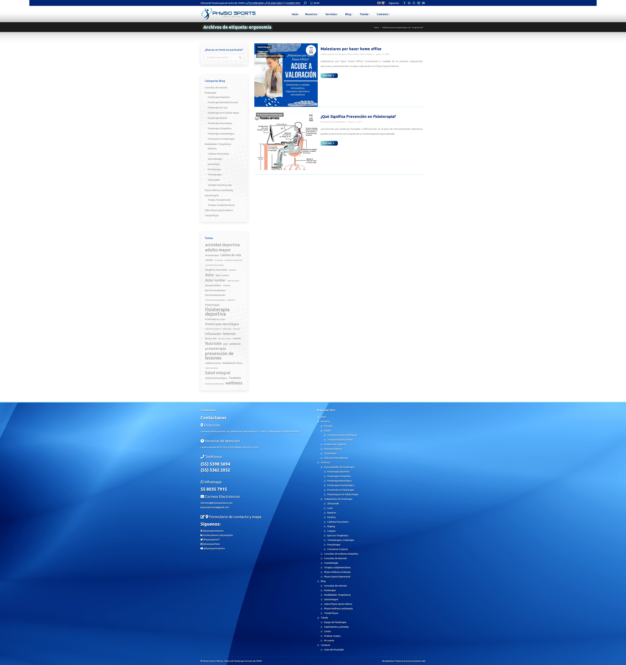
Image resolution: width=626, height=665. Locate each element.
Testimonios (330, 453)
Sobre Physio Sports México (270, 56)
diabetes (232, 270)
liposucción (211, 338)
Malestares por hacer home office (350, 49)
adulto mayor (218, 250)
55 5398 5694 (256, 3)
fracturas (236, 329)
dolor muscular (233, 281)
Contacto (325, 645)
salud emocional (211, 368)
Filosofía (328, 426)
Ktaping (331, 526)
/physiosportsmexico (213, 531)
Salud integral (217, 373)
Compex (331, 531)
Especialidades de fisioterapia (339, 467)
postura (234, 343)
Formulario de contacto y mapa (235, 517)
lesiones (229, 334)
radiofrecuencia (213, 363)
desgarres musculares (216, 270)
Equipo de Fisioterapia (335, 622)
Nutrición (213, 343)
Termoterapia (214, 174)
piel (225, 343)
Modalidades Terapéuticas (218, 144)
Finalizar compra (332, 636)
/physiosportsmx (211, 544)
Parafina (331, 517)
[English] (379, 2)
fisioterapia (212, 304)
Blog (323, 581)
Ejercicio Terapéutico (338, 535)
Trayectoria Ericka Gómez (340, 439)
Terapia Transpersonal (219, 200)
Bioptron (212, 148)
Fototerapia (226, 329)
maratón (237, 338)
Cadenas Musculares (218, 153)
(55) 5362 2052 (215, 470)
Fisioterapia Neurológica (220, 123)
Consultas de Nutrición (335, 558)
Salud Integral (263, 47)
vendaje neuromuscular (214, 384)
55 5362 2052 (274, 3)
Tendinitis (235, 377)
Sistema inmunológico (216, 378)
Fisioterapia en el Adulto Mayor (223, 113)
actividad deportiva (222, 245)
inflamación (213, 334)
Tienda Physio (212, 215)
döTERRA (226, 286)
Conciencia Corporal (337, 549)
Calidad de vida (230, 255)
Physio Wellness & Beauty (337, 572)
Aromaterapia (212, 255)
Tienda (324, 617)
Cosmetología (331, 563)
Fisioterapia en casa (218, 107)
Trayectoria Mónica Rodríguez (342, 435)
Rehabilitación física (232, 363)
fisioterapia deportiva (217, 311)
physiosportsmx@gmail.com (215, 507)
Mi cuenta (329, 640)
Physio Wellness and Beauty (219, 190)
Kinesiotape (214, 164)
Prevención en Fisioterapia (269, 115)
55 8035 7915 (293, 3)
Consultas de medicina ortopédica (341, 554)
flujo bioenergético (213, 329)
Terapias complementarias (337, 567)
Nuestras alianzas (333, 449)
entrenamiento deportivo (215, 300)
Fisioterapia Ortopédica (219, 128)
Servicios (325, 462)
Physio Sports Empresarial (337, 576)
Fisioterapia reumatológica (221, 133)
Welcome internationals (336, 458)
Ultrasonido (214, 180)
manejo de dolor (224, 339)
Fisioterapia (262, 51)
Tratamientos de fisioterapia (338, 499)
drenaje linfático (213, 285)
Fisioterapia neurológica (222, 324)
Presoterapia (214, 169)
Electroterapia (215, 159)
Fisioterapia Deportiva (219, 97)
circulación (219, 260)
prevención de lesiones (219, 355)
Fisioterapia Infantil (217, 118)
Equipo (327, 430)
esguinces (231, 300)
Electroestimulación (215, 295)
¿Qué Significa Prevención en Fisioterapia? (358, 116)
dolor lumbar (215, 280)
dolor (209, 275)
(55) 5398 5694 (215, 464)
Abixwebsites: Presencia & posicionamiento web (403, 661)
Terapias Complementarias (221, 205)
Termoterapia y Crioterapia (340, 540)
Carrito (327, 631)
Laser (330, 508)
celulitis (209, 260)
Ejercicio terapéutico (215, 290)
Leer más (327, 76)
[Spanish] (383, 2)
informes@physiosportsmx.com (216, 503)
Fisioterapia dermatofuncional (223, 102)
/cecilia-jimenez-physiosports (217, 535)
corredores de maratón (214, 265)
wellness (233, 383)
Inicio (323, 417)
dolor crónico (222, 275)
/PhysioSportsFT (211, 539)
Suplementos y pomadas (336, 627)
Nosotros (325, 421)
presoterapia (215, 348)
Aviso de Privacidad (333, 649)
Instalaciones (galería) (335, 444)
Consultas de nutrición (216, 87)
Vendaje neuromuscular (220, 185)
